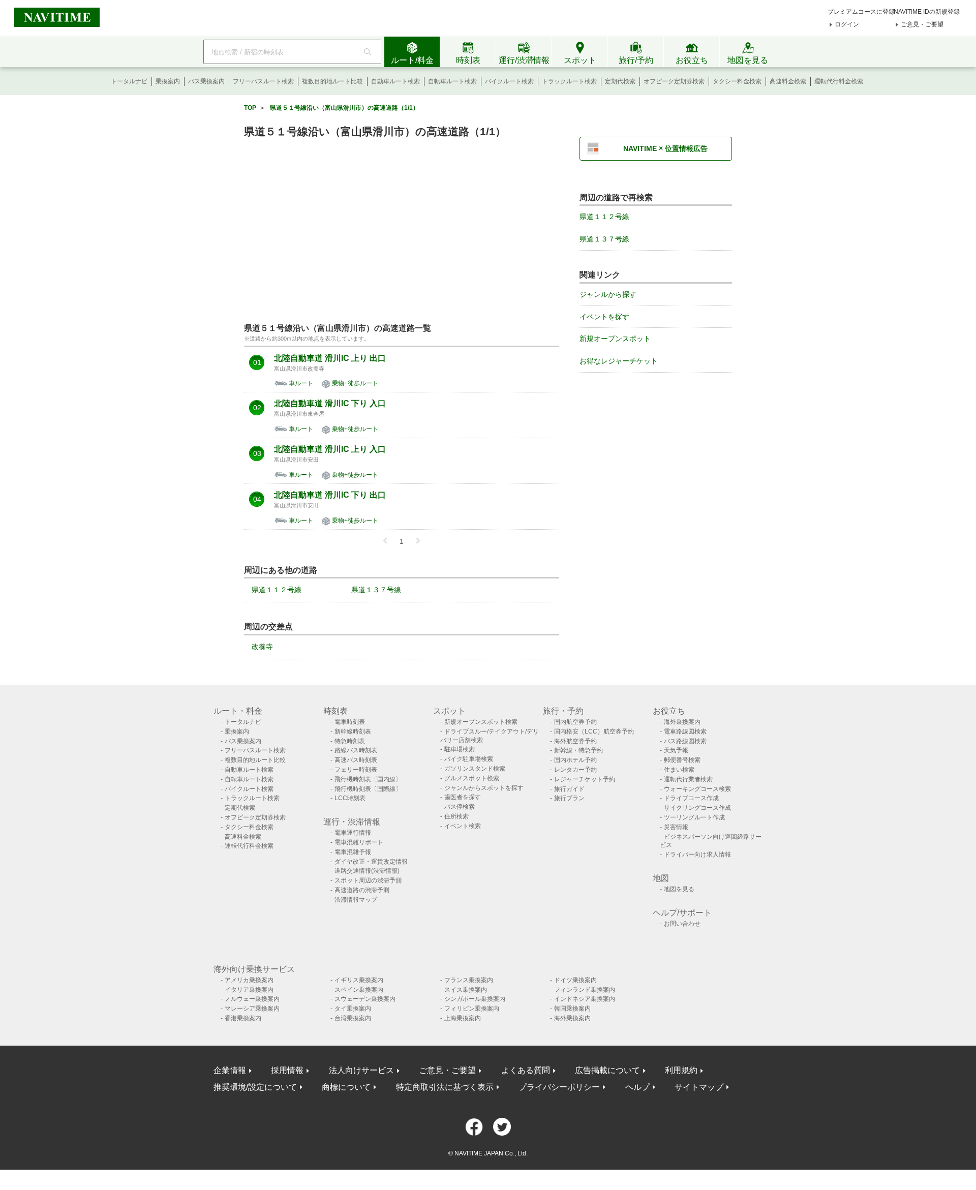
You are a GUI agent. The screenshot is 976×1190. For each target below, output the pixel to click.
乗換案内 (168, 81)
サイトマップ (699, 1087)
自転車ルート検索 (452, 81)
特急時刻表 (349, 741)
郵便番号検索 (682, 760)
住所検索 (456, 816)
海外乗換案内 (682, 721)
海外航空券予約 (575, 741)
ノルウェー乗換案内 (252, 998)
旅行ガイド (569, 788)
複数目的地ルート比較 (332, 81)
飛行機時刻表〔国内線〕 (368, 779)
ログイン (847, 24)
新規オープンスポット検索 (480, 721)
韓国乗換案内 (572, 1008)
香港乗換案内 (243, 1018)
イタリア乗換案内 (249, 989)
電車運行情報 (352, 832)
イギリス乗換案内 (358, 980)
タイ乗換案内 (352, 1008)
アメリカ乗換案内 (249, 980)
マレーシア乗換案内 (252, 1008)
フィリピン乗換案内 (471, 1008)
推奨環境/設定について (255, 1087)
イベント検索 (462, 826)
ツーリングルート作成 (694, 817)
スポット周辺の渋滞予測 (368, 880)
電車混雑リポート (358, 842)
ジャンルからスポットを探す (484, 787)
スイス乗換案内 (465, 989)
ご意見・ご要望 (922, 24)
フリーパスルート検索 (263, 81)
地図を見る (679, 889)
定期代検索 (620, 81)
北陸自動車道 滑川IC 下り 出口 (330, 495)
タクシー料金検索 (737, 81)
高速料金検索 (788, 81)
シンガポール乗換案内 (474, 998)
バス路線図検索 (685, 741)
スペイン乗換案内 (358, 989)
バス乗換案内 (206, 81)
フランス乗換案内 (468, 980)
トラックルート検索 (569, 81)
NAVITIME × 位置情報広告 (665, 148)
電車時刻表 (349, 721)
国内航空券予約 (575, 721)
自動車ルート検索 (395, 81)
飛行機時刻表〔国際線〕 (368, 788)
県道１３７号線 (376, 590)
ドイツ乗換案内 (575, 980)
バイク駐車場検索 (468, 758)
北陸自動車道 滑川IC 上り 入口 (330, 449)
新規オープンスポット (615, 338)
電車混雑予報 (352, 852)
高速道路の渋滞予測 (361, 890)
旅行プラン (569, 798)
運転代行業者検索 (688, 779)
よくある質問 (525, 1070)
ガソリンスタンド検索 (474, 768)
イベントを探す (604, 317)
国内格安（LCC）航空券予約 (594, 731)
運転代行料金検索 (838, 81)
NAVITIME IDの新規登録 (927, 11)
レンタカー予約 (575, 769)
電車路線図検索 (685, 731)
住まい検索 (679, 769)
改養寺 (262, 647)
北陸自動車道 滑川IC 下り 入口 (330, 404)
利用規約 (681, 1070)
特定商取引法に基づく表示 (445, 1087)
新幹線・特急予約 (578, 750)
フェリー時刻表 (355, 769)
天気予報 (676, 750)
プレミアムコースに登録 (861, 11)
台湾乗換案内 (352, 1018)
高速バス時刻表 (355, 760)
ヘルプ (637, 1087)
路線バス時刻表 (355, 750)
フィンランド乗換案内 (584, 989)
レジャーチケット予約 (584, 779)
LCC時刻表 (349, 798)
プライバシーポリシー (559, 1087)
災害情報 (676, 827)
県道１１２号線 (276, 590)
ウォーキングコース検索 (697, 788)
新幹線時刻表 (352, 731)
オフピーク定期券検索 (674, 81)
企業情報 (230, 1070)
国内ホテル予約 (575, 760)
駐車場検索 (459, 749)
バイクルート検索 (509, 81)
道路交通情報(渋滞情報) (367, 870)
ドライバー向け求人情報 (697, 854)
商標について (346, 1087)
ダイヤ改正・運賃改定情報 (371, 861)
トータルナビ (129, 81)
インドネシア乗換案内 (584, 998)
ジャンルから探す (608, 294)
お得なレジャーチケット (619, 361)
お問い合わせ (682, 923)
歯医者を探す (462, 797)
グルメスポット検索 (471, 778)
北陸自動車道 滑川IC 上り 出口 (330, 358)
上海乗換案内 (462, 1018)
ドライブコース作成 (691, 798)
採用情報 (287, 1070)
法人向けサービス (361, 1070)
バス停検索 (459, 806)
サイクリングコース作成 (697, 807)
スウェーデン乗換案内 (364, 998)
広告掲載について (607, 1070)
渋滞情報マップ (355, 899)
